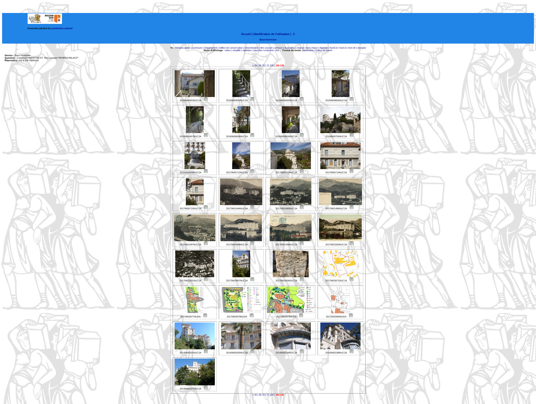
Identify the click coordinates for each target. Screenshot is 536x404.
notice (228, 50)
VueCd (342, 48)
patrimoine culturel (62, 28)
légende (324, 48)
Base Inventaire (268, 39)
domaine (361, 48)
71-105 (270, 65)
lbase (315, 48)
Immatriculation (182, 48)
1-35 (254, 65)
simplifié (237, 50)
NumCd (333, 48)
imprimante (308, 50)
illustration (290, 48)
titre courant (266, 48)
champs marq (303, 48)
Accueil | (247, 34)
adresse (278, 48)
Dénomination (251, 48)
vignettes (247, 50)
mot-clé (352, 48)
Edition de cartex (324, 50)
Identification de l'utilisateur (271, 34)
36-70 (262, 65)
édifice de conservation (231, 48)
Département (210, 48)
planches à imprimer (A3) (266, 50)
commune (197, 48)
